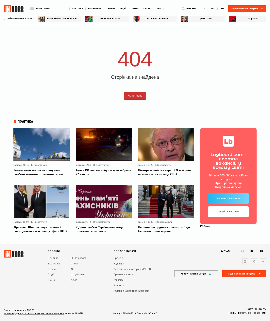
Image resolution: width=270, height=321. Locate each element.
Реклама (118, 280)
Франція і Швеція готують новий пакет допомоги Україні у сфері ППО (40, 229)
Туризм (110, 8)
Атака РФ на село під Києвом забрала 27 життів (103, 172)
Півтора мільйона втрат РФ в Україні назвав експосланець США (165, 172)
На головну (135, 95)
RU (212, 9)
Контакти (118, 285)
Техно (135, 8)
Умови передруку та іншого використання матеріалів (34, 313)
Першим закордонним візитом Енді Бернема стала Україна (164, 229)
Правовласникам (123, 275)
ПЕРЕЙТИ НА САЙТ (228, 211)
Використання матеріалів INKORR (132, 269)
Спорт (147, 8)
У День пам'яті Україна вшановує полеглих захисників (100, 229)
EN (222, 9)
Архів (74, 280)
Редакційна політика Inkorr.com (131, 291)
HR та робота (78, 258)
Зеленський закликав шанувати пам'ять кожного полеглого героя (38, 172)
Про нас (118, 258)
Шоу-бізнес (78, 275)
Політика (77, 8)
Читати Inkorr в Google (193, 273)
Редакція (118, 264)
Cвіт (158, 8)
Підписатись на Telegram (241, 273)
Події (123, 8)
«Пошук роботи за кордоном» (247, 313)
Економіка (94, 8)
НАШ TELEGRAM (230, 198)
